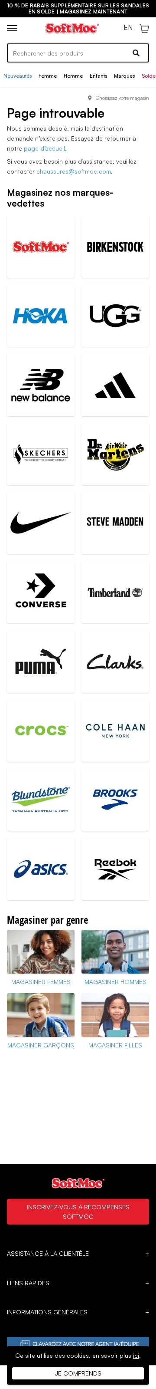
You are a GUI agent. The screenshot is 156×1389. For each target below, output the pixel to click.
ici (136, 1355)
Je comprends (78, 1373)
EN (128, 28)
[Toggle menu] (12, 28)
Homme (73, 75)
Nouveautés (17, 75)
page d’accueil (44, 148)
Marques (124, 75)
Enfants (98, 75)
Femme (48, 75)
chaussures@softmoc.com (73, 171)
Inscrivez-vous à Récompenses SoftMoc (78, 1211)
